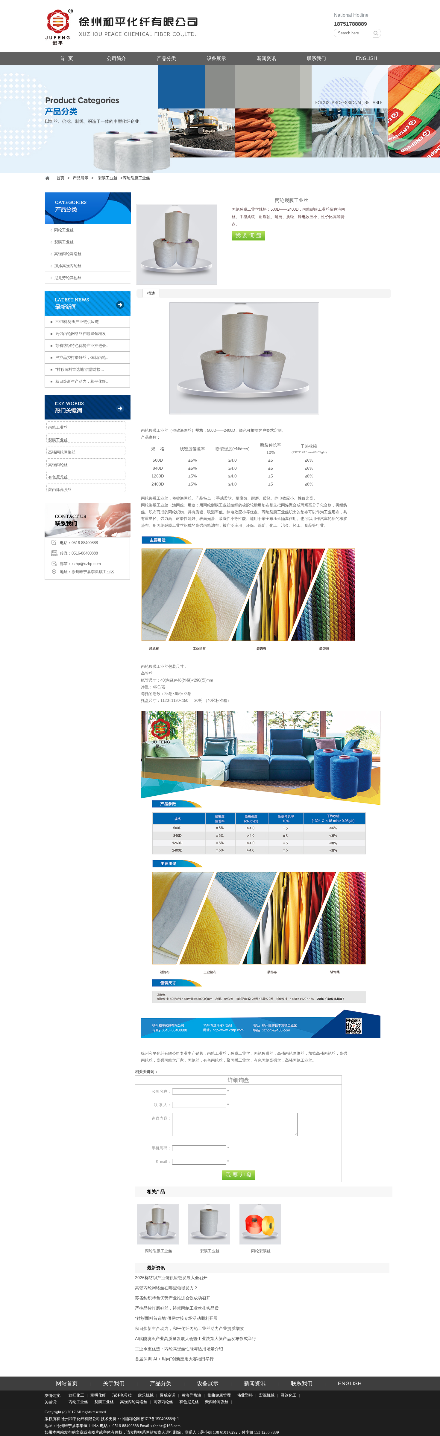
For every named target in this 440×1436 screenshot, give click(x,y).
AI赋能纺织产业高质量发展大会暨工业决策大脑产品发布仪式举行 (195, 1338)
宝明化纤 (98, 1395)
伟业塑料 (245, 1395)
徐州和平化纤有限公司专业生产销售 (172, 1053)
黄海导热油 (191, 1395)
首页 (60, 178)
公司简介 (116, 58)
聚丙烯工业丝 (238, 1060)
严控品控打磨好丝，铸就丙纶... (82, 357)
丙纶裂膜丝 (263, 1053)
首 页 (66, 58)
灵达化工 (288, 1395)
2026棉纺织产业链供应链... (78, 321)
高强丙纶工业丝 (298, 1060)
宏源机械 (266, 1395)
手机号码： (161, 1148)
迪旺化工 (76, 1395)
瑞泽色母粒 (122, 1395)
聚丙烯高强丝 (60, 489)
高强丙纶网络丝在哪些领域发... (82, 333)
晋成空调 (167, 1395)
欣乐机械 (146, 1395)
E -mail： (163, 1161)
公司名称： (161, 1091)
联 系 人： (162, 1105)
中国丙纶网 (130, 1419)
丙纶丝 (193, 1060)
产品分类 (166, 58)
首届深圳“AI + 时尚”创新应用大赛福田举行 (174, 1359)
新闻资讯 (266, 58)
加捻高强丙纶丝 (67, 266)
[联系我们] (88, 533)
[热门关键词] (88, 407)
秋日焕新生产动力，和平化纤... (82, 381)
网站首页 (67, 1383)
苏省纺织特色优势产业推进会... (82, 345)
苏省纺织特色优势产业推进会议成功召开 (172, 1298)
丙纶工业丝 (64, 230)
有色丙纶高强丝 (267, 1060)
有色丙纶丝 (213, 1060)
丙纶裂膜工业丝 (154, 430)
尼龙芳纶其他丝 (67, 277)
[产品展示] (88, 220)
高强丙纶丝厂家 (170, 1060)
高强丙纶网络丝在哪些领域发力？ (166, 1287)
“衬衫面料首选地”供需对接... (79, 369)
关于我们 (114, 1383)
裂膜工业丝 (107, 178)
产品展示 (80, 178)
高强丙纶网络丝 (67, 254)
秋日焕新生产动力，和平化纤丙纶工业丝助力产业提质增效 (189, 1328)
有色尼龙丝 (58, 477)
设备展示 (216, 58)
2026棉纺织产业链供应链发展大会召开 (171, 1277)
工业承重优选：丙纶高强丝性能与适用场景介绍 (179, 1348)
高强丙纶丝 (58, 465)
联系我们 (316, 58)
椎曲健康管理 (219, 1395)
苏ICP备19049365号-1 (160, 1419)
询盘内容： (161, 1118)
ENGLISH (366, 58)
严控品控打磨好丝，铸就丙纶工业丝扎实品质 (177, 1308)
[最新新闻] (88, 303)
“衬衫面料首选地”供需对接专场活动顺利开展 (176, 1318)
